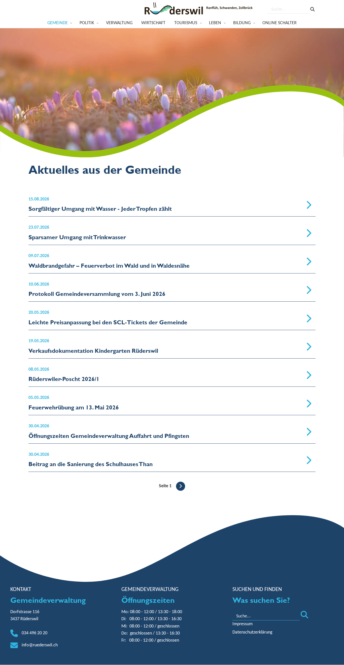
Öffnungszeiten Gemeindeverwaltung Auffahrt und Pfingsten (108, 436)
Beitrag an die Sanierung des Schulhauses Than (90, 464)
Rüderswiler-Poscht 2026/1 (63, 379)
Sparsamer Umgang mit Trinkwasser (77, 237)
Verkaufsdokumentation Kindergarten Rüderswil (93, 350)
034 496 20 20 (34, 633)
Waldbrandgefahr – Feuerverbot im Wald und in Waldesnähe (109, 265)
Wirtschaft (153, 23)
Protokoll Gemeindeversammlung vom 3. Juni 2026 (96, 294)
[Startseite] (199, 9)
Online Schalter (279, 23)
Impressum (242, 624)
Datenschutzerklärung (252, 632)
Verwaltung (119, 23)
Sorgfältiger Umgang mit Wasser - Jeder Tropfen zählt (100, 208)
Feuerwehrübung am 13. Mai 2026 (73, 407)
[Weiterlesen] (308, 205)
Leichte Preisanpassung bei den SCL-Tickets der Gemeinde (107, 322)
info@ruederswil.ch (40, 645)
